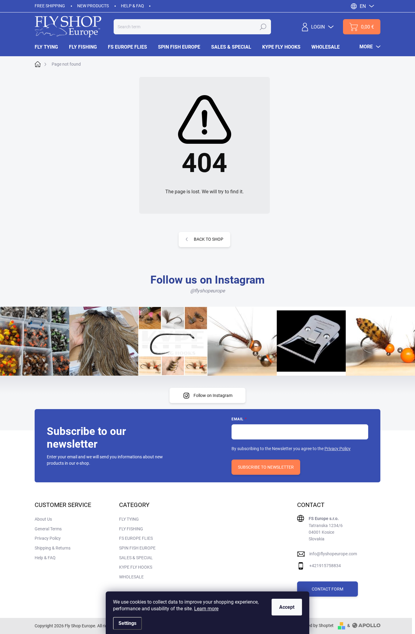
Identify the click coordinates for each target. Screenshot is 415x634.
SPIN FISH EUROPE (137, 548)
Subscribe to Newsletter (266, 467)
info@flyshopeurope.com (333, 553)
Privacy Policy (337, 448)
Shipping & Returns (52, 548)
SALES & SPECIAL (136, 557)
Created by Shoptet (315, 625)
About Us (43, 519)
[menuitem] (49, 47)
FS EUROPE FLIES (136, 538)
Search (263, 26)
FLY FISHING (131, 528)
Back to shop (208, 239)
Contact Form (327, 589)
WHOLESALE (131, 576)
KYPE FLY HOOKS (135, 567)
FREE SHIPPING (50, 5)
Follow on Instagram (213, 395)
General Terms (48, 528)
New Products (93, 5)
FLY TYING (129, 519)
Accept (286, 607)
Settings (127, 623)
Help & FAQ (132, 5)
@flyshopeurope (207, 291)
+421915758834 (325, 565)
